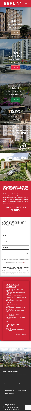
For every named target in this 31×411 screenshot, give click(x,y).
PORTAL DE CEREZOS (15, 54)
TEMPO (15, 20)
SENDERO (15, 87)
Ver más (15, 32)
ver (24, 262)
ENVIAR (25, 254)
